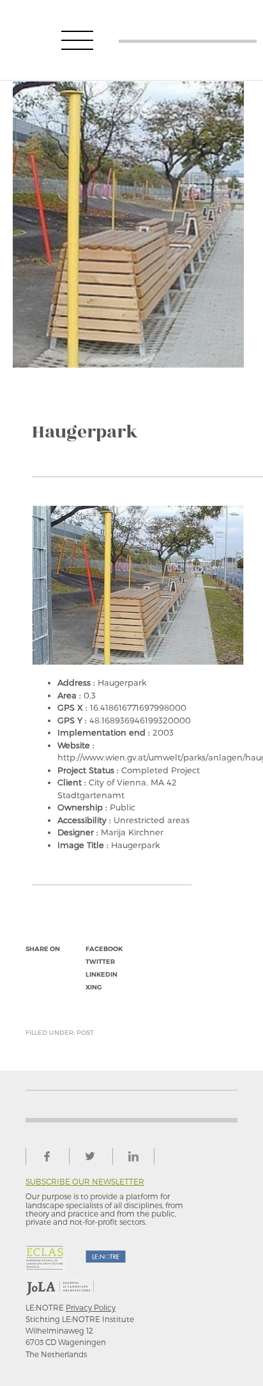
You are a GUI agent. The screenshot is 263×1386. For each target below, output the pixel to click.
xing (93, 987)
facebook (104, 949)
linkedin (101, 974)
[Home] (188, 40)
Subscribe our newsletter (85, 1181)
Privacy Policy (91, 1307)
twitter (100, 961)
